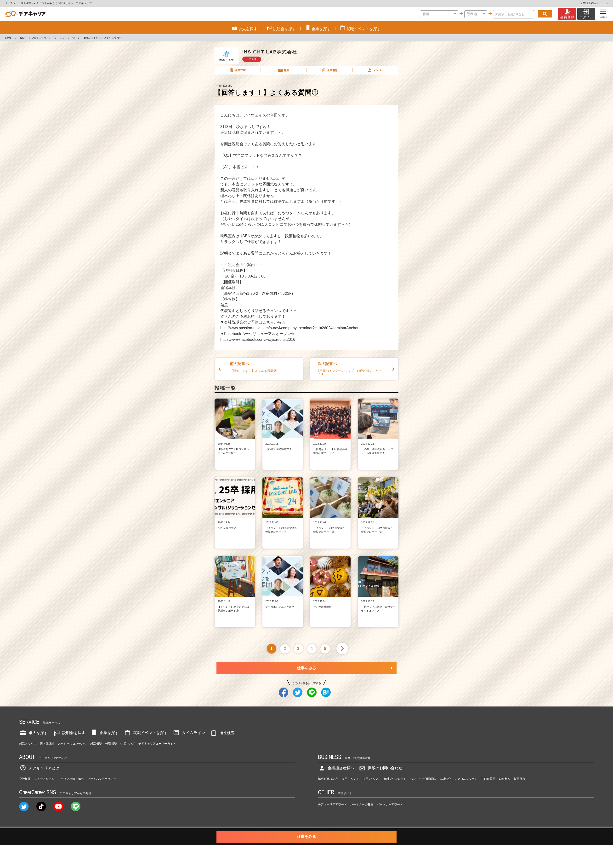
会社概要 (25, 779)
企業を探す (109, 733)
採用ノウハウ (371, 779)
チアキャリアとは (44, 768)
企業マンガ (127, 743)
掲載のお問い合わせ (385, 768)
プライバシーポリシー (101, 779)
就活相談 (96, 743)
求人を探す (38, 733)
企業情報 (332, 70)
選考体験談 (47, 743)
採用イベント (350, 779)
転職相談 (111, 743)
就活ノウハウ (27, 743)
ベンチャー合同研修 (423, 779)
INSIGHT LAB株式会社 (32, 37)
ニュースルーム (44, 779)
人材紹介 (445, 779)
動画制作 (504, 779)
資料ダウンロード (394, 779)
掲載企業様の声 (328, 779)
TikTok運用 (488, 779)
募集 (286, 70)
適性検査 (227, 733)
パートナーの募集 (361, 804)
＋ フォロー (252, 59)
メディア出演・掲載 (71, 779)
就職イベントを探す (150, 733)
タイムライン (193, 733)
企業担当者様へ (594, 3)
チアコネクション (465, 779)
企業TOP (240, 70)
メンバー (378, 70)
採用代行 (519, 779)
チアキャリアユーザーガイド (157, 743)
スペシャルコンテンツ (72, 743)
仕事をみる (306, 668)
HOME (8, 37)
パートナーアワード (390, 804)
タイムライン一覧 (64, 37)
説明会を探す (73, 733)
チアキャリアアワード (332, 804)
